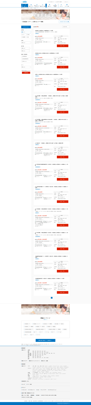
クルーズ (23, 384)
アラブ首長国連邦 (35, 372)
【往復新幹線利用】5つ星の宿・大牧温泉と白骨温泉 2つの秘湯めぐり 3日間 (49, 278)
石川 (40, 353)
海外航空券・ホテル (25, 381)
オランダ (62, 368)
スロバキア (34, 371)
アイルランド (40, 369)
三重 (54, 353)
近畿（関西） (30, 354)
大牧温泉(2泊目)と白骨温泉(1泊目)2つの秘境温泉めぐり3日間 (47, 53)
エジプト (34, 373)
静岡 (49, 353)
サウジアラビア (55, 372)
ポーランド (38, 371)
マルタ (34, 369)
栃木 (35, 352)
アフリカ (29, 373)
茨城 (33, 352)
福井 (42, 353)
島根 (35, 355)
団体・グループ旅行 (25, 395)
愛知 (51, 353)
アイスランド (39, 370)
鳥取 (33, 355)
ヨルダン (43, 372)
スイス (55, 368)
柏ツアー (32, 334)
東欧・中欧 (44, 370)
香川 (35, 356)
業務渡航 (32, 395)
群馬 (38, 352)
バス (23, 34)
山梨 (33, 353)
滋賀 (33, 354)
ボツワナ (57, 373)
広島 (40, 355)
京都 (35, 354)
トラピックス (24, 389)
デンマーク (54, 369)
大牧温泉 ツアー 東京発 (40, 326)
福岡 (33, 357)
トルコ (40, 372)
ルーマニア (42, 371)
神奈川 (47, 352)
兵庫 (42, 354)
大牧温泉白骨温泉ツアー (29, 329)
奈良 (40, 354)
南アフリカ (45, 373)
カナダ (37, 374)
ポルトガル (48, 368)
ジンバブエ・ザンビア (51, 373)
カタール (59, 372)
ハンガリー (64, 370)
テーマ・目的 (29, 384)
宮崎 (44, 357)
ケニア (60, 373)
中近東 (29, 372)
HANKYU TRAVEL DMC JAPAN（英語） (49, 395)
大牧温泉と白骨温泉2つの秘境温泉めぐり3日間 (44, 30)
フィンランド (35, 370)
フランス (37, 368)
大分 (42, 357)
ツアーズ (38, 334)
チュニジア (41, 373)
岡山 (38, 355)
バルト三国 (48, 369)
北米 (28, 374)
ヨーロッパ (29, 368)
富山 (38, 353)
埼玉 (40, 352)
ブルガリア (47, 371)
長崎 (38, 357)
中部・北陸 (29, 353)
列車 (28, 34)
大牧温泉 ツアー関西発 (51, 326)
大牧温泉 (65, 329)
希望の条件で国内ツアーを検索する (44, 340)
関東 (28, 352)
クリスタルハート (31, 389)
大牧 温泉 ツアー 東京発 (59, 323)
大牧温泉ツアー (27, 323)
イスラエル (47, 372)
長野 (44, 353)
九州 (28, 357)
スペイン (44, 368)
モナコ (36, 369)
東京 (42, 352)
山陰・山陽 (29, 355)
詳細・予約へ (62, 45)
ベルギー (65, 368)
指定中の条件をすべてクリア (26, 70)
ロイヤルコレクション (52, 389)
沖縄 (28, 358)
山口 (42, 355)
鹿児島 (47, 357)
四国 (28, 356)
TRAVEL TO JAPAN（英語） (27, 397)
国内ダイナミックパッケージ (34, 360)
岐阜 (47, 353)
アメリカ (34, 374)
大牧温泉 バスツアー (37, 323)
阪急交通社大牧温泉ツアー (41, 329)
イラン (51, 372)
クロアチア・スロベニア (58, 370)
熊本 (40, 357)
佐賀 (35, 357)
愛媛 (38, 356)
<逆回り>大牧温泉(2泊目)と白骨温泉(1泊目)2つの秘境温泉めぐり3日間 (48, 74)
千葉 (44, 352)
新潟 (35, 353)
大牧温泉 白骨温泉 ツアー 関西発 (55, 329)
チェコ (53, 370)
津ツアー (26, 334)
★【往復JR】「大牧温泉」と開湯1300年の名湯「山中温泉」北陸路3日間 (49, 143)
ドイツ (41, 368)
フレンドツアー (44, 389)
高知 (40, 356)
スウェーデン (63, 369)
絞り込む (26, 72)
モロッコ (37, 373)
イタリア (34, 368)
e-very (38, 389)
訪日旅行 (38, 395)
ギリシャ (58, 368)
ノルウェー (58, 369)
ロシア (44, 369)
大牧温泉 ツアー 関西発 (29, 326)
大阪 (38, 354)
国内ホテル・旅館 (44, 360)
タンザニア (64, 373)
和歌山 (45, 354)
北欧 (51, 369)
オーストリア (49, 370)
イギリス (52, 368)
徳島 (33, 356)
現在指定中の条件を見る (64, 21)
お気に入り (66, 1)
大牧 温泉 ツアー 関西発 (47, 323)
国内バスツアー (24, 360)
